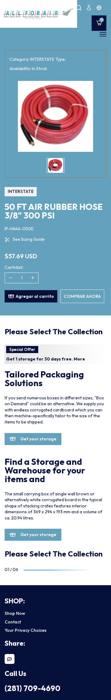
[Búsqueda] (78, 7)
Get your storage (38, 439)
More (79, 359)
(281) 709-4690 (32, 688)
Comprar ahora (82, 296)
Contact (13, 622)
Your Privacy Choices (26, 630)
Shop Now (15, 613)
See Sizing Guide (29, 239)
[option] (55, 116)
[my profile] (89, 7)
